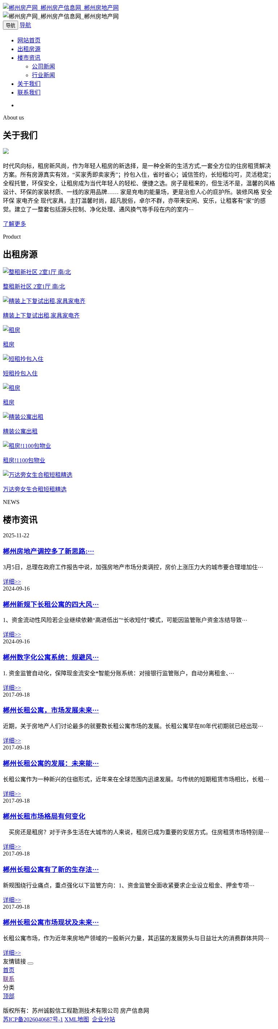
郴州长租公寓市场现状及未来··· (51, 922)
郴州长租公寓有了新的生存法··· (51, 869)
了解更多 (14, 224)
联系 (8, 979)
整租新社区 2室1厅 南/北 (34, 287)
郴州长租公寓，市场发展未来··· (51, 710)
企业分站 (103, 1019)
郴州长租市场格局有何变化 (44, 816)
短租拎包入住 (20, 373)
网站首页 (29, 40)
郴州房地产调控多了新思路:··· (48, 551)
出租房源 (29, 49)
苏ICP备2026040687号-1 (33, 1019)
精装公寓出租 (20, 431)
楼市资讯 (29, 58)
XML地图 (76, 1019)
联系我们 (29, 92)
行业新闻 (43, 75)
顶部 (8, 996)
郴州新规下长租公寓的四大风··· (51, 604)
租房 (8, 344)
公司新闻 (43, 66)
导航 (25, 25)
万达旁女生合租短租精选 (35, 489)
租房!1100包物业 (24, 460)
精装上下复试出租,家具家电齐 (41, 315)
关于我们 (29, 84)
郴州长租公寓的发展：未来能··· (51, 763)
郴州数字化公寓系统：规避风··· (51, 657)
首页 (8, 970)
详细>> (12, 582)
